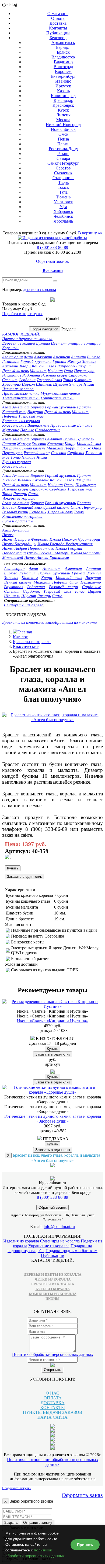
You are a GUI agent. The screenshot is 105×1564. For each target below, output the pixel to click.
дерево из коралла (39, 289)
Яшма (89, 384)
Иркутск (63, 86)
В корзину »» (90, 233)
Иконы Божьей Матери (48, 553)
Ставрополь (63, 177)
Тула (63, 192)
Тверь (63, 182)
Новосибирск (63, 129)
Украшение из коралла (48, 1246)
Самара (63, 158)
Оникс (85, 448)
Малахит (38, 370)
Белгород (58, 37)
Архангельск (63, 42)
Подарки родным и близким (71, 1250)
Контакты (58, 28)
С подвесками (47, 430)
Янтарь (76, 384)
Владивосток (63, 57)
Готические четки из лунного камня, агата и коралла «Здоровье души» (52, 1118)
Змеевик (89, 361)
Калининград (63, 95)
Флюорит (83, 380)
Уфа (63, 206)
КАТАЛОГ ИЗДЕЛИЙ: (21, 334)
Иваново (63, 81)
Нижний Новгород (63, 124)
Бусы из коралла (16, 462)
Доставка (58, 23)
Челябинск (63, 216)
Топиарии (92, 343)
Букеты (43, 343)
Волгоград (63, 66)
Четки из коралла (18, 389)
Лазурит (84, 366)
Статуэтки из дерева (24, 605)
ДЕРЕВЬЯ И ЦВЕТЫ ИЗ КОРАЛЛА (52, 1274)
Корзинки (10, 348)
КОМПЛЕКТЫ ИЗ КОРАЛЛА (52, 1294)
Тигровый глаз (49, 380)
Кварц (25, 366)
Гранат (59, 361)
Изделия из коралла (21, 1241)
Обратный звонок (52, 261)
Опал (68, 370)
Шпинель (44, 384)
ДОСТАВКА (53, 1402)
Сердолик (27, 380)
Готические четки (57, 398)
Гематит (10, 361)
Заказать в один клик (24, 877)
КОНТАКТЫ (52, 1407)
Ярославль (63, 221)
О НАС (52, 1393)
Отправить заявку (37, 1523)
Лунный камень (15, 370)
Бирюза (93, 357)
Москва (63, 119)
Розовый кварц (54, 375)
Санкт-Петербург (63, 163)
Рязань (63, 153)
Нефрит (55, 370)
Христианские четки (21, 398)
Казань (63, 90)
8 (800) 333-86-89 (52, 247)
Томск (63, 187)
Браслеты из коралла (21, 421)
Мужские (10, 430)
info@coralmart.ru (59, 1226)
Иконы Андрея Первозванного (28, 548)
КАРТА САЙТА (52, 1417)
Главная (24, 632)
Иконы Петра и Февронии (25, 539)
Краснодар (63, 100)
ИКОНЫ (53, 1299)
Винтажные (38, 425)
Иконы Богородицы (19, 544)
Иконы (7, 535)
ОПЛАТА (53, 1398)
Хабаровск (63, 211)
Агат (28, 357)
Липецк (63, 115)
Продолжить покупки (16, 1488)
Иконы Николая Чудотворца (75, 539)
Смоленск (63, 173)
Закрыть (11, 1523)
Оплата (58, 18)
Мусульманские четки (60, 393)
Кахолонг (10, 366)
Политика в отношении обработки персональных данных (52, 1462)
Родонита (31, 375)
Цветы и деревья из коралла (27, 339)
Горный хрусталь (35, 361)
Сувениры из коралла (60, 1241)
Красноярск (63, 105)
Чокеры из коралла (19, 498)
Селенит (10, 380)
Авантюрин (12, 357)
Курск (63, 110)
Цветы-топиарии (67, 343)
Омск (63, 134)
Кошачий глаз (44, 366)
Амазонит (43, 357)
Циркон (28, 384)
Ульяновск (63, 202)
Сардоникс (77, 375)
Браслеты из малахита (76, 622)
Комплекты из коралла (22, 516)
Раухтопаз (11, 375)
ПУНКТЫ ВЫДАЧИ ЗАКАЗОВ (52, 1412)
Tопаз (15, 457)
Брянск (63, 52)
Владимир (63, 62)
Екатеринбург (63, 76)
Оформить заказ (82, 1495)
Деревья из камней (18, 343)
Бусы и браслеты (17, 521)
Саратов (63, 168)
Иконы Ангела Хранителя (46, 557)
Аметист (61, 357)
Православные (63, 425)
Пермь (63, 144)
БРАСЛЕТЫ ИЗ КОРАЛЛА (52, 1284)
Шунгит (60, 384)
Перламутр (84, 370)
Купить (12, 868)
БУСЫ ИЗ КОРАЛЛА (53, 1289)
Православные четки (21, 393)
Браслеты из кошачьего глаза (28, 622)
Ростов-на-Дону (63, 148)
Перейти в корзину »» (22, 313)
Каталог (20, 637)
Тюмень (63, 197)
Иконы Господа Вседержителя (65, 544)
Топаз (68, 380)
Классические (14, 425)
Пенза (63, 139)
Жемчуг (74, 361)
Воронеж (63, 71)
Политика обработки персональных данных (52, 1354)
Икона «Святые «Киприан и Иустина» (52, 1021)
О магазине (57, 13)
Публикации (58, 33)
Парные (27, 430)
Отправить (52, 1370)
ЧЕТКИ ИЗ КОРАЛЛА (53, 1279)
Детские (84, 425)
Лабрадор (66, 366)
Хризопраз (11, 384)
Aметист (20, 407)
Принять (85, 1545)
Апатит (78, 357)
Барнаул (63, 47)
